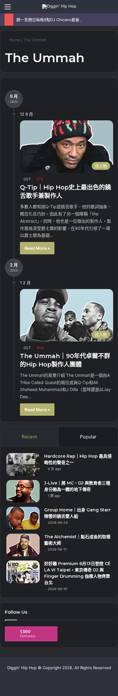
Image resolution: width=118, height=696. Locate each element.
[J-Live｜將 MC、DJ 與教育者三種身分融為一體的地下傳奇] (23, 491)
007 (27, 179)
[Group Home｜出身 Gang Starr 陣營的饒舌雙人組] (23, 518)
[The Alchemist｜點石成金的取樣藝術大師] (23, 545)
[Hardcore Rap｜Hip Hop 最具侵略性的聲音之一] (23, 464)
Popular (88, 437)
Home (14, 39)
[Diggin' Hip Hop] (59, 6)
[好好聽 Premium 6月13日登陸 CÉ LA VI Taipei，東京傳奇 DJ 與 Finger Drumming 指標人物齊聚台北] (23, 572)
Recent (29, 437)
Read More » (37, 248)
